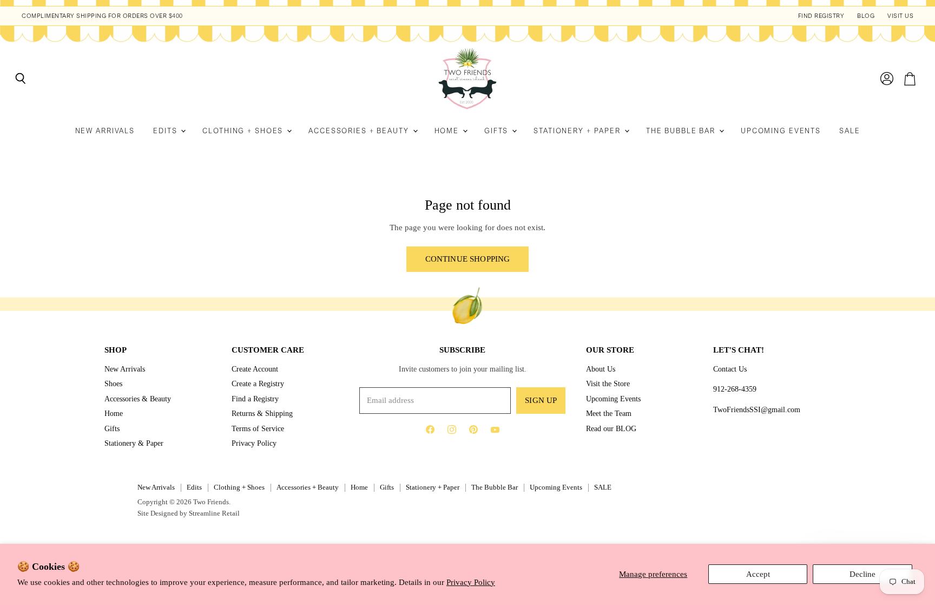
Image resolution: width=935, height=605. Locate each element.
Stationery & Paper (133, 443)
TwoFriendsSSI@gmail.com (756, 409)
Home (448, 131)
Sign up (541, 400)
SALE (849, 131)
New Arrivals (105, 131)
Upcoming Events (781, 131)
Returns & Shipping (262, 413)
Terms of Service (258, 428)
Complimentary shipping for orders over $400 (102, 15)
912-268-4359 (734, 389)
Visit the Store (608, 383)
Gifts (497, 131)
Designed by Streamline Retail (195, 513)
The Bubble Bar (682, 131)
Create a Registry (258, 383)
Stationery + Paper (578, 131)
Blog (865, 15)
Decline (862, 574)
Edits (166, 131)
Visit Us (900, 15)
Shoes (113, 383)
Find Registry (821, 15)
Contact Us (730, 369)
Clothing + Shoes (244, 131)
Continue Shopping (467, 259)
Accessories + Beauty (359, 131)
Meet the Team (608, 413)
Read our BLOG (611, 428)
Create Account (255, 369)
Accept (758, 574)
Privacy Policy (470, 582)
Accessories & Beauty (137, 398)
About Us (600, 369)
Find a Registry (255, 398)
